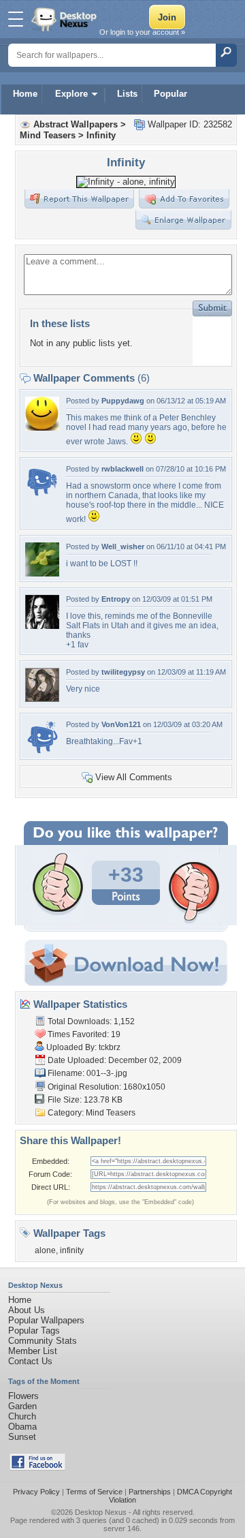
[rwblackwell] (42, 496)
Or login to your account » (142, 32)
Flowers (23, 1396)
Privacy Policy (36, 1492)
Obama (22, 1426)
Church (22, 1416)
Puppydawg (122, 401)
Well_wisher (122, 546)
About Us (26, 1310)
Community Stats (42, 1341)
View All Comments (133, 777)
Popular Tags (34, 1330)
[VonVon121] (42, 751)
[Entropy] (42, 626)
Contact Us (30, 1361)
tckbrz (109, 1047)
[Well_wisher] (42, 573)
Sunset (22, 1437)
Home (25, 94)
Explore (71, 94)
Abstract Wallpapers (75, 124)
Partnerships (150, 1492)
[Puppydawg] (42, 427)
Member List (32, 1351)
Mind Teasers (48, 135)
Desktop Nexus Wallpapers (65, 19)
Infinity (101, 135)
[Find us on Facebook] (37, 1467)
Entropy (115, 599)
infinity (72, 1250)
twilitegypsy (123, 672)
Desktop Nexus (101, 1512)
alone (45, 1250)
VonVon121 (121, 724)
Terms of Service (94, 1492)
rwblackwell (122, 469)
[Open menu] (16, 19)
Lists (127, 94)
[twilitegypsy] (42, 699)
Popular (170, 94)
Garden (22, 1406)
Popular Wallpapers (46, 1320)
